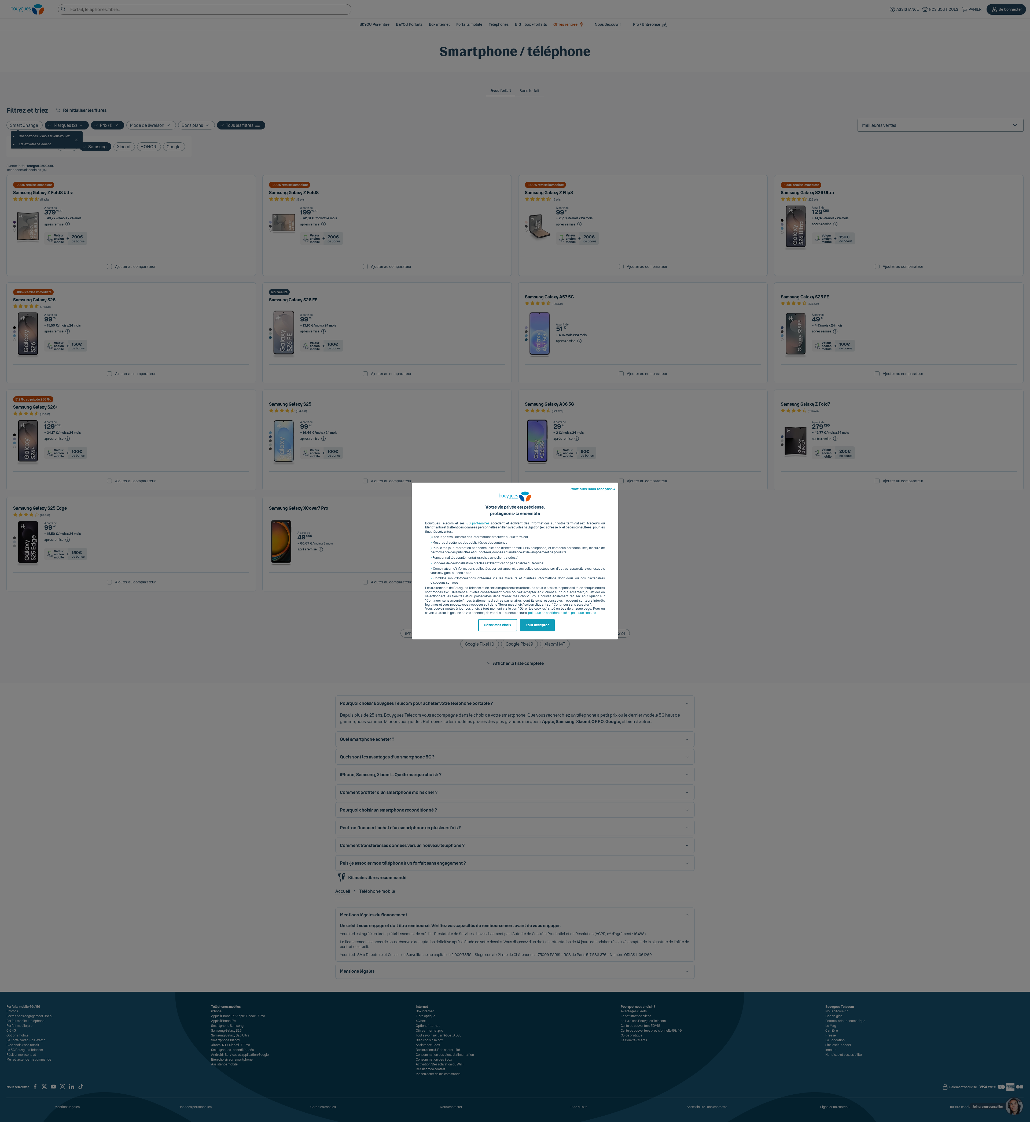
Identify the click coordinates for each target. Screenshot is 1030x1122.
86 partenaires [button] (478, 523)
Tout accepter (537, 625)
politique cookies (583, 613)
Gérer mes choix (497, 625)
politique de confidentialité (547, 613)
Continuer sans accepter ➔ (593, 489)
